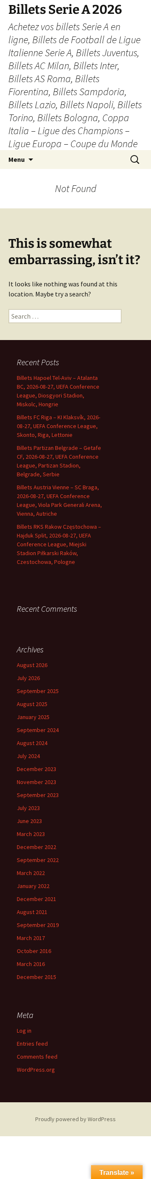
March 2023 (31, 834)
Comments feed (37, 1056)
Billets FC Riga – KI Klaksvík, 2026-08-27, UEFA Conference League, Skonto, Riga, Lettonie (58, 426)
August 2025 (32, 704)
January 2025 (33, 717)
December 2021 (36, 899)
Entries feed (32, 1043)
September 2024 (38, 730)
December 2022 (36, 847)
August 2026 (32, 665)
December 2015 (36, 977)
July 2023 (28, 808)
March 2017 (31, 938)
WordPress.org (36, 1069)
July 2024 (28, 756)
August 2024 (32, 743)
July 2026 (28, 678)
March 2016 (31, 964)
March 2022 (31, 873)
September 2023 (38, 795)
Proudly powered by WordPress (75, 1119)
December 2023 (36, 769)
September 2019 (38, 925)
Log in (24, 1030)
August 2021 (32, 912)
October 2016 (34, 951)
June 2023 (29, 821)
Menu (16, 159)
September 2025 (38, 691)
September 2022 (38, 860)
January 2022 (33, 886)
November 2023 (36, 782)
